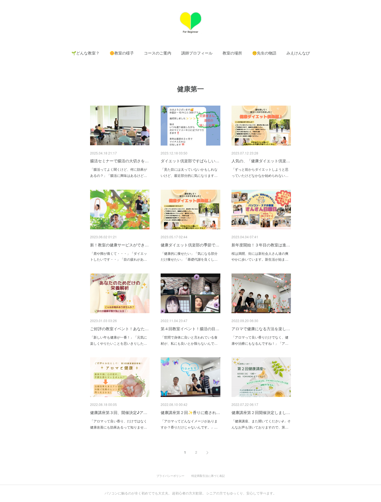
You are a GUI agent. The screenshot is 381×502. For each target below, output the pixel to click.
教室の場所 (232, 53)
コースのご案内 (157, 53)
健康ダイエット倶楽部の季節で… (190, 245)
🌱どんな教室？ (85, 53)
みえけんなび (298, 53)
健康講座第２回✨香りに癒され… (190, 412)
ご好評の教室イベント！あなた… (119, 328)
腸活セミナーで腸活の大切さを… (119, 160)
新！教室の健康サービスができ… (119, 245)
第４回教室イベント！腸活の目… (190, 328)
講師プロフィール (197, 53)
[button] (85, 53)
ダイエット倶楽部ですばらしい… (190, 160)
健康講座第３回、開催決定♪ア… (118, 412)
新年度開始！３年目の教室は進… (261, 245)
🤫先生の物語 (264, 53)
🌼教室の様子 (122, 53)
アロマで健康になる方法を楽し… (261, 328)
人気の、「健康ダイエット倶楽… (261, 160)
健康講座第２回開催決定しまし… (261, 412)
